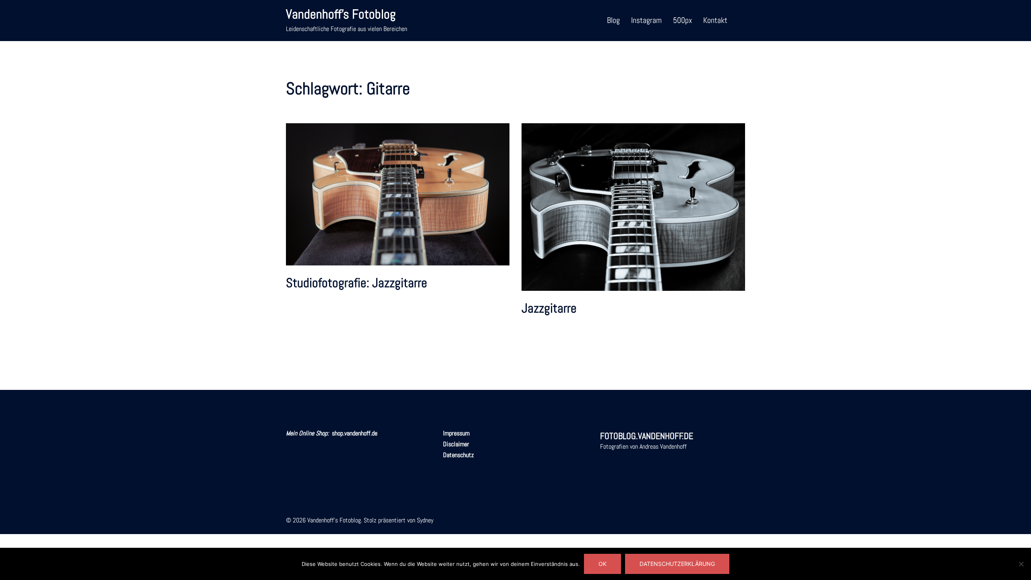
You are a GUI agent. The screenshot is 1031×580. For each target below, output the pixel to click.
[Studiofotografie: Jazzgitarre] (397, 194)
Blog (613, 20)
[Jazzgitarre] (633, 206)
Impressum (456, 433)
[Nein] (1021, 564)
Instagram (646, 20)
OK (602, 563)
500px (682, 20)
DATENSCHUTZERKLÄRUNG (677, 563)
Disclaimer (456, 444)
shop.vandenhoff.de (354, 433)
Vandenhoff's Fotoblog (341, 14)
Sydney (425, 520)
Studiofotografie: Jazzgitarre (356, 283)
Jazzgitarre (549, 308)
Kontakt (715, 20)
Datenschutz (458, 455)
